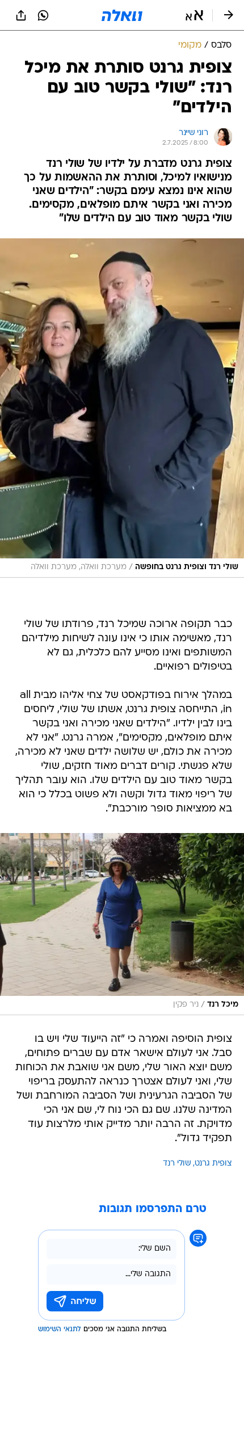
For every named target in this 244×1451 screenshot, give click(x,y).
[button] (194, 15)
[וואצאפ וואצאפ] (43, 15)
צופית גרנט (213, 1163)
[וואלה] (122, 15)
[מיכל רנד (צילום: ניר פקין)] (122, 924)
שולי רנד (177, 1163)
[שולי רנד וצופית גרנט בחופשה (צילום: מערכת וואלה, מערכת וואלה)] (122, 408)
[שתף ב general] (21, 15)
